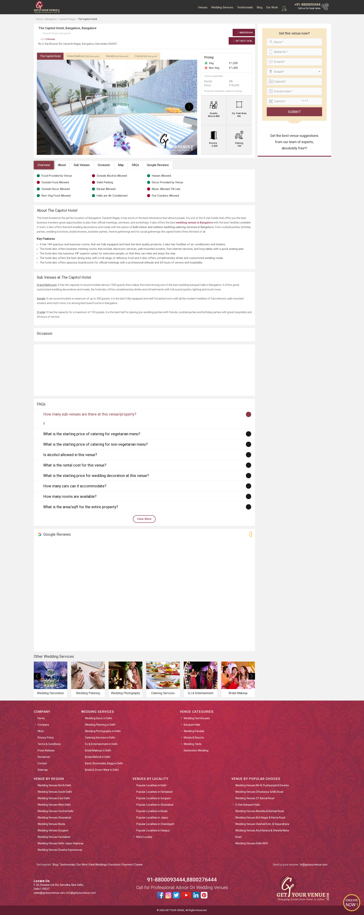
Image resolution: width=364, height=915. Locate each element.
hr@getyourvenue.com (313, 864)
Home (41, 718)
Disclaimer (44, 756)
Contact (42, 763)
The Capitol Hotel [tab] (50, 56)
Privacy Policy (46, 737)
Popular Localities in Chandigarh (155, 824)
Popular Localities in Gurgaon (153, 798)
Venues (202, 7)
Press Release (46, 750)
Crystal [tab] (146, 56)
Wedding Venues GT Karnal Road (254, 798)
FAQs (135, 165)
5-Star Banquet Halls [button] (247, 804)
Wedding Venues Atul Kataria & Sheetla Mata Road (262, 833)
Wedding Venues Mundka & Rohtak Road (259, 811)
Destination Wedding (196, 750)
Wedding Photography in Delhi (103, 731)
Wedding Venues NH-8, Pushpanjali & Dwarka (262, 785)
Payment (127, 864)
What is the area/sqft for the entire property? (80, 507)
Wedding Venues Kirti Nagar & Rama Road (260, 817)
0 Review (48, 39)
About (62, 165)
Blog (259, 7)
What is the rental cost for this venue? (74, 465)
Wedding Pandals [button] (194, 731)
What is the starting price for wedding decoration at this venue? (96, 475)
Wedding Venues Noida (51, 824)
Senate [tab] (117, 56)
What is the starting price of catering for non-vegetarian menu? (95, 444)
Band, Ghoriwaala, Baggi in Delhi (104, 763)
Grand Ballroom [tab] (83, 56)
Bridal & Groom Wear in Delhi (102, 769)
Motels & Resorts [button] (194, 737)
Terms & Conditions (49, 744)
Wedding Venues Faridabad (54, 836)
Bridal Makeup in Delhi (98, 750)
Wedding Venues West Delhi (54, 804)
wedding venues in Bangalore (194, 222)
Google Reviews (158, 165)
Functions (114, 864)
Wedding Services (222, 7)
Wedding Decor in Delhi (98, 718)
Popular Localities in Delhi (151, 785)
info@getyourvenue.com (81, 892)
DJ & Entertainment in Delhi (101, 744)
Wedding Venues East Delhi (54, 798)
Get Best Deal (244, 40)
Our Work (272, 7)
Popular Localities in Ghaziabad (154, 804)
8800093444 (246, 32)
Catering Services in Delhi (100, 737)
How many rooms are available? (69, 496)
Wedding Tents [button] (193, 744)
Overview (44, 165)
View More (144, 519)
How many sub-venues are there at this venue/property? (89, 414)
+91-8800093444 (307, 4)
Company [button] (43, 724)
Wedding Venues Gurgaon (53, 830)
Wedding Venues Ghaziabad (54, 817)
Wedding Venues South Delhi (55, 791)
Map (121, 165)
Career (139, 864)
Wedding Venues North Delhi (54, 785)
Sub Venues (82, 165)
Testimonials (245, 7)
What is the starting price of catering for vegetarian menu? (91, 434)
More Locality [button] (144, 836)
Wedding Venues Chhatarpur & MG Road (259, 791)
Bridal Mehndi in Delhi (97, 756)
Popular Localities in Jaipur (152, 817)
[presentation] (45, 107)
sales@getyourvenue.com (49, 892)
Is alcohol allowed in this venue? (70, 454)
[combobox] (294, 71)
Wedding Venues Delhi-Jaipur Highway (60, 843)
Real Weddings (98, 864)
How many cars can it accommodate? (74, 486)
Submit (294, 112)
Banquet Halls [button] (192, 724)
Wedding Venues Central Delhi (55, 811)
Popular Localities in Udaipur (153, 830)
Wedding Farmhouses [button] (197, 718)
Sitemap (43, 769)
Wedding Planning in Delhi (100, 724)
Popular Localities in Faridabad (154, 791)
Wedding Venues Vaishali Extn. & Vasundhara (262, 824)
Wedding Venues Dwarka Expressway (60, 849)
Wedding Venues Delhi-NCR (251, 843)
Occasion (104, 165)
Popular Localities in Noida (151, 811)
